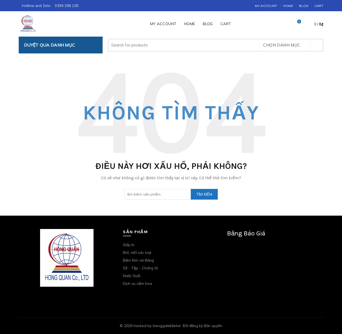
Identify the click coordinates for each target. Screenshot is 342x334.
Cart (318, 6)
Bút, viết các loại (137, 252)
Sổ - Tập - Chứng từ (140, 268)
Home (288, 6)
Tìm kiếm (316, 45)
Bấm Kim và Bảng (138, 260)
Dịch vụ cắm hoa (137, 283)
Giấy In (128, 244)
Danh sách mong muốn (299, 21)
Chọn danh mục (281, 45)
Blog (303, 6)
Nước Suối (131, 275)
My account (266, 6)
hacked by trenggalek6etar (157, 325)
